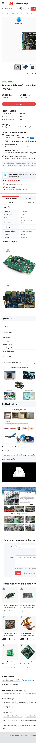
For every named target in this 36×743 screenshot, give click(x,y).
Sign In (5, 189)
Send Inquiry (19, 104)
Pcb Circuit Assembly (9, 725)
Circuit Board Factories (10, 720)
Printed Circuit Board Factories (12, 716)
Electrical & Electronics (13, 14)
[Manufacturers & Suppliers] (18, 3)
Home (3, 14)
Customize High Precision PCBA (11, 684)
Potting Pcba (7, 707)
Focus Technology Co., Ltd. (24, 735)
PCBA (31, 14)
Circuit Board (24, 14)
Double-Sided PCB (8, 702)
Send (18, 573)
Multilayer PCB (22, 702)
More (3, 729)
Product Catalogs (29, 680)
